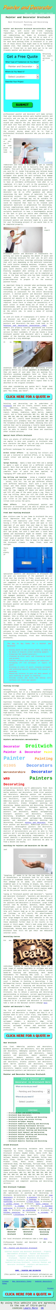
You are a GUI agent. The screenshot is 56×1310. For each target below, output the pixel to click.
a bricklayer (19, 1214)
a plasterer (32, 1197)
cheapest (7, 388)
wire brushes (29, 269)
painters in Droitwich (39, 370)
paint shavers (15, 269)
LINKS (31, 13)
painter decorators (34, 809)
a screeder (43, 1212)
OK (42, 1308)
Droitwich (8, 406)
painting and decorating (40, 816)
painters (11, 378)
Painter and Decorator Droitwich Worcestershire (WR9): (28, 29)
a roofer (31, 1208)
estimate (30, 383)
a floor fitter (33, 1201)
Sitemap (5, 1281)
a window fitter (11, 1204)
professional (9, 114)
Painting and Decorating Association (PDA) (25, 325)
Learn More (30, 1308)
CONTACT (42, 13)
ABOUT (36, 13)
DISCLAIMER (49, 13)
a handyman (31, 1199)
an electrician (29, 1210)
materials (38, 262)
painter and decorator (21, 50)
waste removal (42, 1204)
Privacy (50, 1288)
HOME (26, 13)
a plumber (19, 1206)
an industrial (46, 271)
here (45, 1003)
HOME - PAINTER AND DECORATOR (28, 1270)
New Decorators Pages (21, 1281)
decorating (17, 116)
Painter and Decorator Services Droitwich (24, 1074)
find (11, 1046)
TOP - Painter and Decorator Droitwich (20, 1248)
